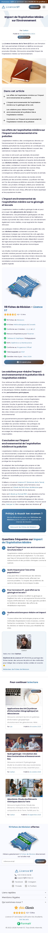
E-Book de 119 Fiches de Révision (26, 487)
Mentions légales (11, 897)
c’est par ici (10, 504)
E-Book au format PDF (18, 494)
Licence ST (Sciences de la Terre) (31, 482)
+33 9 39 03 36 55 (24, 875)
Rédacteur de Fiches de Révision (16, 669)
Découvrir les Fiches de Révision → (24, 527)
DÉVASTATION (24, 37)
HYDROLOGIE (35, 736)
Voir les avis (24, 919)
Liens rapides (9, 892)
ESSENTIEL (36, 691)
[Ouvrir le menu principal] (44, 7)
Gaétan (25, 30)
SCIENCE (37, 782)
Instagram (32, 882)
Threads (18, 886)
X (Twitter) (32, 886)
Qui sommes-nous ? (12, 902)
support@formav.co (25, 878)
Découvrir (35, 7)
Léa (11, 726)
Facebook (19, 882)
